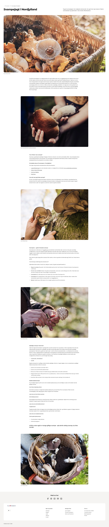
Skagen (47, 512)
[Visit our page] (51, 499)
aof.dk (32, 360)
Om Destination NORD (89, 510)
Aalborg (47, 515)
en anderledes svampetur (71, 168)
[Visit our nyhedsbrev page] (58, 499)
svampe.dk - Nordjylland (36, 358)
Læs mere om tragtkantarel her (36, 413)
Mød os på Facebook (69, 513)
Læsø (47, 513)
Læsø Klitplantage (35, 168)
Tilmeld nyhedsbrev (69, 512)
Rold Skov (33, 174)
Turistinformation (87, 512)
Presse (85, 515)
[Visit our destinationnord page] (61, 499)
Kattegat (47, 510)
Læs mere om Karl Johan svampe (36, 394)
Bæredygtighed (87, 513)
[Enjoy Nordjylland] (11, 505)
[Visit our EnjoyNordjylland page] (55, 499)
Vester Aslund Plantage (36, 170)
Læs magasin (67, 510)
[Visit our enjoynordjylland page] (48, 499)
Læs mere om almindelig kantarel (36, 403)
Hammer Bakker (35, 172)
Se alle (47, 517)
